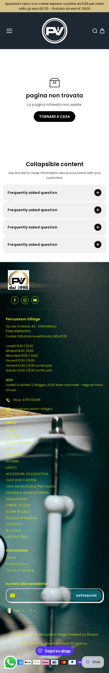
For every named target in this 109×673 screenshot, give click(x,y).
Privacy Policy (17, 564)
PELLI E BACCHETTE (20, 442)
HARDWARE (15, 454)
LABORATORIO (17, 536)
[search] (95, 31)
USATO (11, 467)
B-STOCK (13, 530)
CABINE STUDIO (18, 505)
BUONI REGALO (18, 511)
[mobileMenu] (9, 30)
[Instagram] (25, 300)
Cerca (11, 557)
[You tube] (35, 300)
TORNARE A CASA (54, 116)
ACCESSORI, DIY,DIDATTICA (27, 473)
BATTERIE (13, 436)
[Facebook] (15, 300)
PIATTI (10, 448)
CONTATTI (14, 524)
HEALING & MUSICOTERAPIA (27, 492)
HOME (10, 429)
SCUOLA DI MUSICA (21, 518)
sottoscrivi (86, 595)
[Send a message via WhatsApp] (11, 662)
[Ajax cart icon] (102, 31)
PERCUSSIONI (16, 499)
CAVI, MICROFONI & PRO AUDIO (31, 486)
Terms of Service (20, 570)
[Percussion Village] (55, 30)
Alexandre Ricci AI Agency (65, 643)
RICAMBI (12, 461)
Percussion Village (53, 634)
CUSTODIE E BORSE (21, 480)
